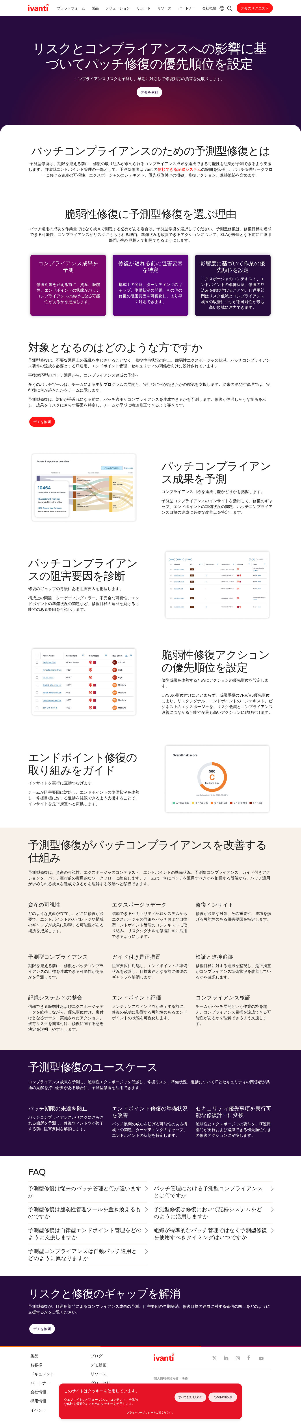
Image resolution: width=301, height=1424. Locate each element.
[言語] (221, 8)
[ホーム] (38, 8)
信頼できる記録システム (179, 169)
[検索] (230, 8)
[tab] (71, 9)
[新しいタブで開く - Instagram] (238, 1359)
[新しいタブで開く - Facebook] (248, 1359)
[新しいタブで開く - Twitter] (214, 1358)
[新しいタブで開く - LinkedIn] (226, 1359)
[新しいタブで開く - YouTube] (261, 1358)
